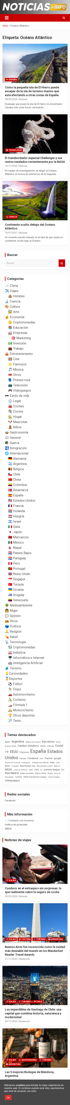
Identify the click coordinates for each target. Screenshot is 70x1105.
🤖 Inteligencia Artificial (25, 663)
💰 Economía (14, 317)
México (57, 766)
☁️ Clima (11, 286)
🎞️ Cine (13, 359)
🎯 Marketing (21, 338)
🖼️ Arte (13, 312)
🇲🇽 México (16, 542)
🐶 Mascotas (17, 422)
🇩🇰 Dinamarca (18, 490)
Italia (52, 762)
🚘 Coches (16, 406)
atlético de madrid (33, 742)
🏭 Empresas (17, 333)
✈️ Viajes (11, 291)
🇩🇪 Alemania (17, 459)
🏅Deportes (13, 679)
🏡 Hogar (15, 417)
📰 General (13, 438)
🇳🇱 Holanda (16, 511)
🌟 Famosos (17, 364)
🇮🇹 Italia (14, 527)
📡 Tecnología (14, 150)
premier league (52, 769)
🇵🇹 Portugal (16, 569)
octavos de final (20, 770)
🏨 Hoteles (16, 296)
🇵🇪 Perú (14, 563)
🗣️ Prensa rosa (19, 380)
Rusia (50, 773)
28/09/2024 (11, 99)
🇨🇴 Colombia (17, 485)
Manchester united (44, 766)
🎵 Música (15, 369)
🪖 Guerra (12, 443)
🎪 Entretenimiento (19, 354)
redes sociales (27, 773)
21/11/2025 (11, 959)
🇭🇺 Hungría (16, 516)
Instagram (26, 763)
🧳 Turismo (13, 668)
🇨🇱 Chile (14, 474)
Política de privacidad (16, 824)
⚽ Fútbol (15, 684)
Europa (23, 758)
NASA (8, 769)
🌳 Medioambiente (18, 605)
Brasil (58, 742)
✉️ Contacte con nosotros (19, 820)
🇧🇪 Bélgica (16, 469)
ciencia (50, 746)
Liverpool (15, 766)
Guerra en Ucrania (12, 763)
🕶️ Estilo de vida (17, 396)
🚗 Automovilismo (21, 694)
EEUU (14, 752)
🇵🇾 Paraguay (17, 558)
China (43, 746)
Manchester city (27, 766)
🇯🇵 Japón (15, 532)
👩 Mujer (11, 611)
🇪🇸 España (11, 79)
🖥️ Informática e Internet (26, 658)
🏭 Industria (16, 652)
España (38, 751)
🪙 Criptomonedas (21, 322)
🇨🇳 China (14, 480)
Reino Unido (40, 773)
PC (41, 770)
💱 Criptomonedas (21, 647)
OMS (31, 770)
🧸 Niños (14, 427)
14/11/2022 (11, 166)
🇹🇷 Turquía (16, 584)
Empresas (24, 752)
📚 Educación (18, 328)
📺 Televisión (18, 385)
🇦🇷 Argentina (17, 464)
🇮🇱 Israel (14, 521)
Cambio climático (28, 745)
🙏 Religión (13, 631)
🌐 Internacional (16, 453)
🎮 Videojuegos (19, 390)
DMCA (8, 828)
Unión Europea (54, 777)
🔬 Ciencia (11, 217)
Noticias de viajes (18, 840)
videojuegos (12, 780)
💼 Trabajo (16, 348)
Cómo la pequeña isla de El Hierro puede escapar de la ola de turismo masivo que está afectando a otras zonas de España (32, 91)
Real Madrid (12, 773)
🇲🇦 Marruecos (18, 537)
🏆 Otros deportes (21, 715)
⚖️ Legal (14, 401)
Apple (7, 742)
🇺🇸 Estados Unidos (21, 500)
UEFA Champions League (34, 777)
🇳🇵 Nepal (14, 548)
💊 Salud (11, 637)
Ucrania (18, 777)
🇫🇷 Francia (16, 506)
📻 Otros (11, 621)
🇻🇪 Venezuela (18, 600)
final (41, 758)
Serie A (57, 773)
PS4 (62, 770)
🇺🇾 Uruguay (16, 595)
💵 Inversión (17, 343)
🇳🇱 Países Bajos (19, 553)
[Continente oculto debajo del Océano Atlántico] (35, 200)
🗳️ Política (13, 626)
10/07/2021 (11, 232)
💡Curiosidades (16, 673)
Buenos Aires (10, 746)
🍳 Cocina (15, 411)
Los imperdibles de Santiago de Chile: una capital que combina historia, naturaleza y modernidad (33, 1013)
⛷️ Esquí (14, 689)
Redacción (24, 959)
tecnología (9, 777)
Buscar (62, 263)
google (57, 758)
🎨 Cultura (12, 307)
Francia (48, 758)
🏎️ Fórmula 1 (18, 705)
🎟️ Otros (14, 375)
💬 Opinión (13, 616)
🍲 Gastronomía (16, 432)
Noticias (23, 99)
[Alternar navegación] (6, 18)
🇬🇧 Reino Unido (19, 574)
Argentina (18, 741)
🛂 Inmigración (16, 448)
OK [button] (8, 1097)
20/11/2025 (11, 1021)
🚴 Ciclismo (17, 700)
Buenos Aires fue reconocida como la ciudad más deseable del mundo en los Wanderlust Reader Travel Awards (35, 950)
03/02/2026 (11, 896)
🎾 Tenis (14, 721)
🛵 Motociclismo (20, 710)
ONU (36, 769)
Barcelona (48, 741)
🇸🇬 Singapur (16, 579)
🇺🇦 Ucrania (16, 590)
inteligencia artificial (40, 763)
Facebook (33, 758)
